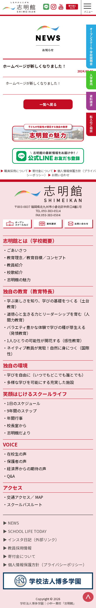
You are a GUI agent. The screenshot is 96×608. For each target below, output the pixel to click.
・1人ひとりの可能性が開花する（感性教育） (43, 340)
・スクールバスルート (22, 504)
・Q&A (9, 476)
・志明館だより (17, 433)
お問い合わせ (60, 175)
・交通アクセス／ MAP (23, 497)
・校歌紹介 (13, 272)
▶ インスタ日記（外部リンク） (31, 539)
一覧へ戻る (48, 104)
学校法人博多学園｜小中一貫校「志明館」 (48, 603)
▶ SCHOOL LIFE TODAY (25, 531)
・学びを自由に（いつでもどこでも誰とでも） (44, 375)
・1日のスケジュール (21, 403)
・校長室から (15, 425)
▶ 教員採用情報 (17, 548)
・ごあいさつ (15, 250)
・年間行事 (13, 418)
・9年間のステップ (20, 411)
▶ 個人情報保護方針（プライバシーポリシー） (45, 564)
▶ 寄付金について (19, 556)
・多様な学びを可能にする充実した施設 (38, 382)
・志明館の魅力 (17, 280)
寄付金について (42, 171)
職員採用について (16, 171)
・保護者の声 (15, 461)
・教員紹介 (13, 265)
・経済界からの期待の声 (24, 469)
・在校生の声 (15, 454)
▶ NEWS (11, 523)
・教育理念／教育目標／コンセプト (34, 257)
